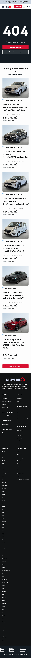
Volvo (3, 640)
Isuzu (3, 524)
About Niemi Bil (6, 424)
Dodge (3, 500)
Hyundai (4, 521)
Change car (19, 398)
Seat (3, 612)
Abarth (3, 451)
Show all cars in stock (15, 74)
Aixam (3, 457)
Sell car (19, 401)
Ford (3, 512)
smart (3, 618)
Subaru (3, 624)
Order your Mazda (6, 401)
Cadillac (4, 482)
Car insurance (20, 412)
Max (3, 564)
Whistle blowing (11, 650)
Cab (18, 451)
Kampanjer (18, 6)
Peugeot (4, 591)
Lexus (3, 552)
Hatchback (19, 454)
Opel (3, 588)
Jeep (3, 533)
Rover (3, 606)
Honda (3, 518)
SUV (18, 476)
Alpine (3, 464)
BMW (3, 476)
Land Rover (4, 549)
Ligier (3, 555)
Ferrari (3, 506)
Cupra (3, 494)
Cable (3, 536)
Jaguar (3, 530)
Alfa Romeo (5, 461)
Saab (3, 609)
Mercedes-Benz (6, 570)
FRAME (3, 600)
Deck (18, 416)
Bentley (4, 473)
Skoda (3, 615)
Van (18, 470)
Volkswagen (5, 637)
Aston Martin (5, 467)
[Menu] (24, 6)
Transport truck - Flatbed (23, 479)
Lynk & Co (4, 558)
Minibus (19, 461)
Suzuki (3, 628)
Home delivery (20, 422)
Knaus (3, 543)
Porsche (4, 597)
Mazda (3, 567)
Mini (3, 576)
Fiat (3, 509)
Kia (2, 539)
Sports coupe (20, 473)
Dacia (3, 497)
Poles (3, 594)
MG (2, 573)
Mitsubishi (4, 579)
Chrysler (4, 488)
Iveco (3, 527)
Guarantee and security (23, 419)
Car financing (20, 409)
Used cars (4, 398)
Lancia (3, 546)
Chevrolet (4, 485)
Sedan (18, 467)
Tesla (3, 631)
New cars (4, 404)
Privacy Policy (2, 650)
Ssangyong (4, 621)
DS (2, 503)
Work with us (20, 430)
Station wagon (20, 457)
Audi (3, 470)
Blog (3, 432)
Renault (4, 603)
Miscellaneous (20, 464)
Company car (5, 407)
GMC (3, 515)
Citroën (3, 491)
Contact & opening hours (21, 439)
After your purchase (23, 650)
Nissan (3, 585)
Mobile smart (5, 582)
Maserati (4, 561)
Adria (3, 454)
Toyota (3, 634)
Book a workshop (6, 416)
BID (3, 479)
